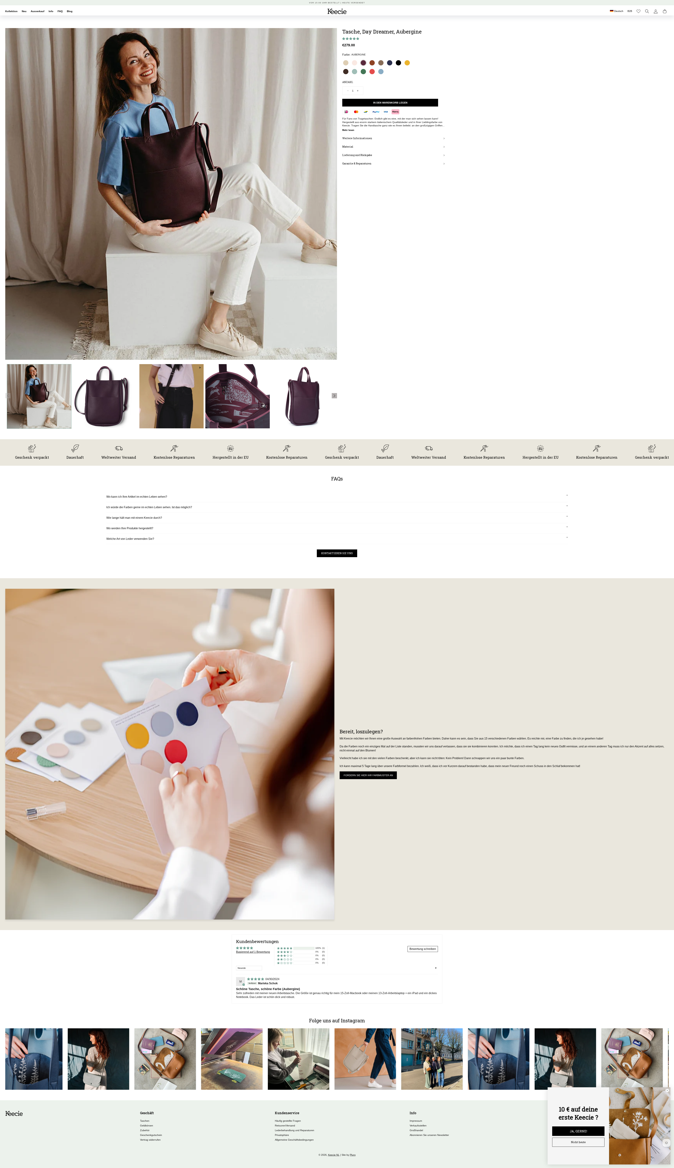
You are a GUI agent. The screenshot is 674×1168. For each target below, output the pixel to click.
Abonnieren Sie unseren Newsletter (429, 1135)
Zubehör (145, 1130)
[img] (256, 979)
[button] (647, 11)
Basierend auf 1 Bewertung (253, 951)
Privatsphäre (282, 1135)
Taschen (144, 1120)
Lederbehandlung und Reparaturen (294, 1130)
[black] (398, 62)
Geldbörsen (146, 1125)
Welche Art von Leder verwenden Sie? (130, 538)
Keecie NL (333, 1154)
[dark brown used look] (345, 71)
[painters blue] (381, 71)
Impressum (416, 1120)
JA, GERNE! (578, 1131)
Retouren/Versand (285, 1125)
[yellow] (407, 62)
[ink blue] (389, 62)
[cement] (345, 62)
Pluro (353, 1154)
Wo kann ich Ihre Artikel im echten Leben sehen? (136, 496)
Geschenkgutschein (151, 1135)
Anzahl (347, 82)
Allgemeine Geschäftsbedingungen (294, 1139)
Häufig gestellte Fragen (288, 1120)
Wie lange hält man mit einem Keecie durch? (134, 517)
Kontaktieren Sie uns (337, 553)
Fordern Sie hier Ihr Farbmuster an (368, 775)
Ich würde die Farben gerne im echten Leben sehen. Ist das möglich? (149, 507)
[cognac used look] (372, 62)
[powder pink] (354, 62)
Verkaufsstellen (418, 1125)
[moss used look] (381, 62)
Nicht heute (578, 1142)
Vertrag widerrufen (150, 1139)
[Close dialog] (667, 1090)
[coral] (372, 71)
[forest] (363, 71)
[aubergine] (363, 62)
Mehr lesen (348, 130)
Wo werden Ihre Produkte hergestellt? (129, 528)
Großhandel (416, 1130)
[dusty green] (354, 71)
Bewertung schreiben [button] (422, 948)
